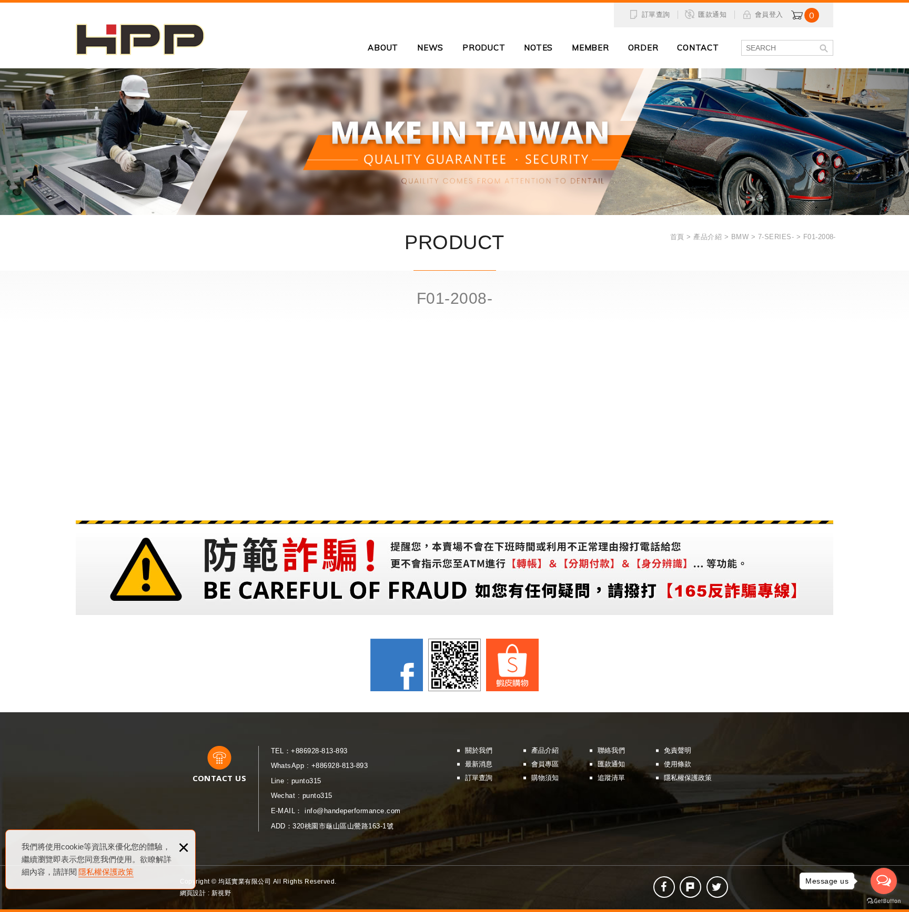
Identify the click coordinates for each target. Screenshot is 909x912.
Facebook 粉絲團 (396, 665)
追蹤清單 (611, 778)
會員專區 (545, 764)
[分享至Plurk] (690, 887)
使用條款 (677, 764)
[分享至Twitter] (717, 887)
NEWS (430, 48)
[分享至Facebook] (664, 887)
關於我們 (478, 750)
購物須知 (545, 778)
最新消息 (478, 764)
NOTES (538, 48)
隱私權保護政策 (106, 871)
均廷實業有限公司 (140, 39)
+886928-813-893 (319, 751)
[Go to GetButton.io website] (884, 901)
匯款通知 (712, 14)
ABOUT (383, 48)
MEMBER (590, 48)
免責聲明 (677, 750)
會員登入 (769, 14)
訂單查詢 (656, 14)
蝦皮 (512, 665)
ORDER (643, 48)
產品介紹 (545, 750)
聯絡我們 (611, 750)
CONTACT (698, 48)
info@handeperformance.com (352, 811)
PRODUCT (483, 48)
